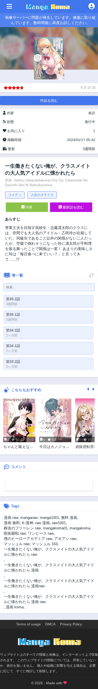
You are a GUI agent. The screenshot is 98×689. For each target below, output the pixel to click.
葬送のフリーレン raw (22, 528)
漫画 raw (11, 517)
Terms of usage (28, 624)
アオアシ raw (65, 538)
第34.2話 (13, 330)
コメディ (14, 195)
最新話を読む (73, 207)
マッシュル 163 (45, 544)
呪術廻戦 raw (15, 533)
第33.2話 (13, 362)
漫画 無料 (12, 523)
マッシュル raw (17, 544)
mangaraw (29, 517)
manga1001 (49, 517)
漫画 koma (15, 607)
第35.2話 (13, 299)
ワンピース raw (41, 533)
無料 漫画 (69, 517)
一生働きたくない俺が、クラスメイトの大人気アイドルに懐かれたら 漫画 (49, 567)
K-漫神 (27, 523)
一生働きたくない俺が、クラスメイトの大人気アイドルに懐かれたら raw (49, 551)
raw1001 (59, 523)
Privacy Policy (71, 624)
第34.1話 (13, 346)
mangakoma (80, 528)
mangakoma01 (55, 528)
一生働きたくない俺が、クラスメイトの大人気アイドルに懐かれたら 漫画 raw (49, 599)
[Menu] (9, 6)
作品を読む (49, 100)
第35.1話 (13, 314)
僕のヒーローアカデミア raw (28, 538)
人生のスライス (42, 195)
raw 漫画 (42, 523)
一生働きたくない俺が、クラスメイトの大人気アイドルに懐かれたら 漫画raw (49, 583)
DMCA (50, 624)
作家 (28, 207)
